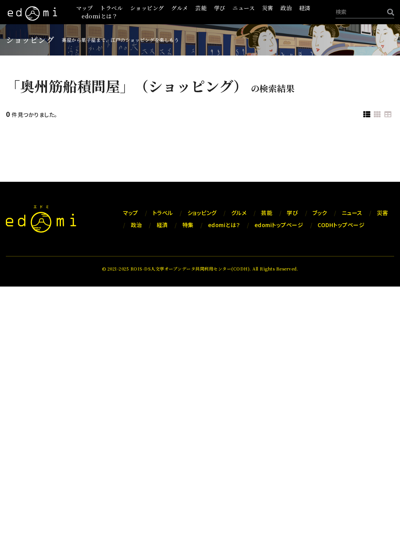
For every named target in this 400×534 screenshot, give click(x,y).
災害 (267, 8)
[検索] (388, 12)
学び (219, 8)
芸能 (201, 8)
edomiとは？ (100, 16)
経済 (305, 8)
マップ (84, 8)
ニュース (243, 8)
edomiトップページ (279, 225)
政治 (286, 8)
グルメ (179, 8)
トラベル (111, 8)
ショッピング (147, 8)
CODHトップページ (341, 225)
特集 (188, 225)
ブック (319, 213)
